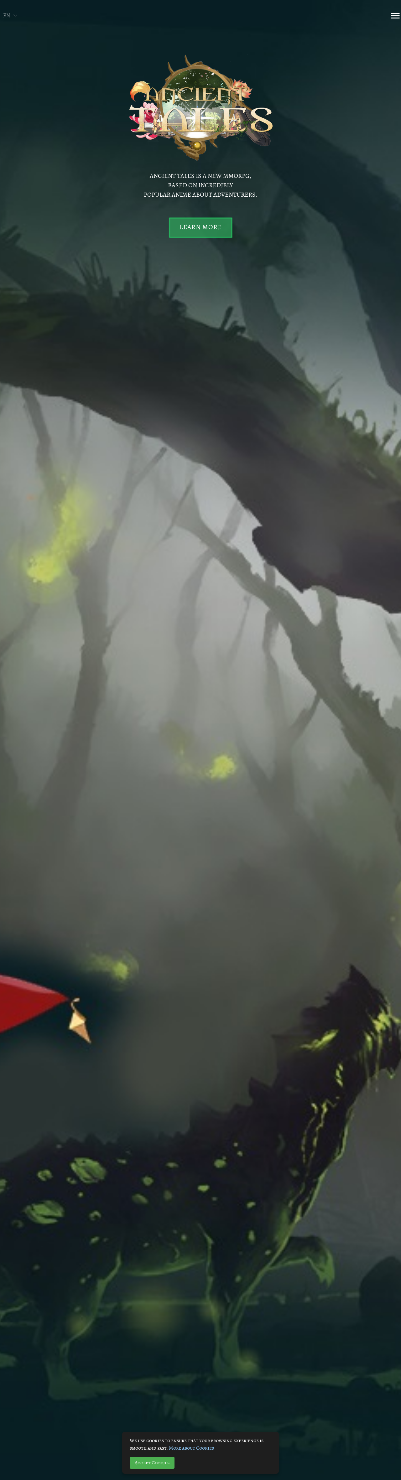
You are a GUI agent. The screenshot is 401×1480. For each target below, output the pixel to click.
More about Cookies (191, 1448)
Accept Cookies (152, 1462)
